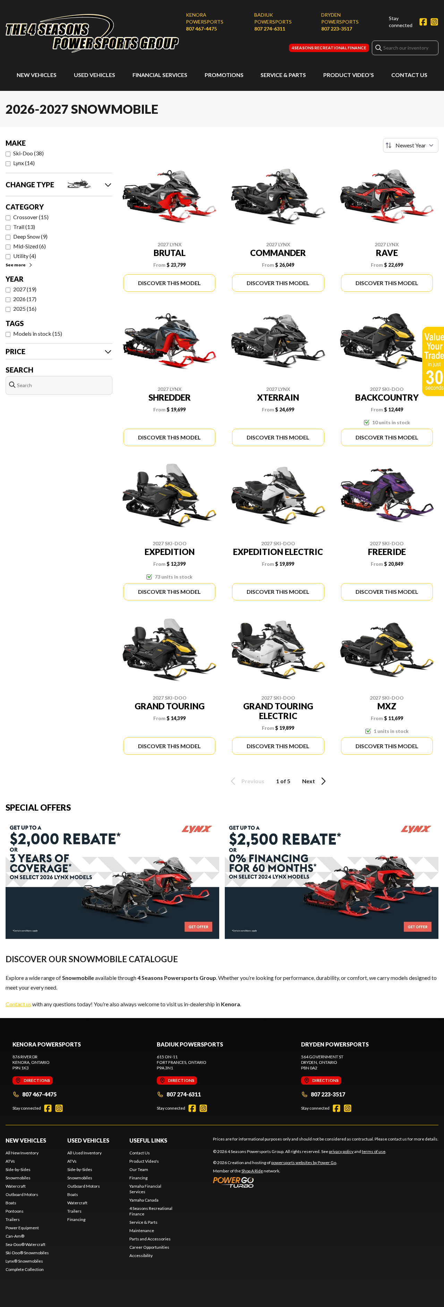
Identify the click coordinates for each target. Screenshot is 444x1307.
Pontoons (15, 1211)
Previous (252, 781)
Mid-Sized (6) (29, 246)
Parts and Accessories (150, 1238)
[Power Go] (275, 1182)
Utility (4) (24, 256)
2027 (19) (24, 289)
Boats (11, 1202)
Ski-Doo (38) (28, 153)
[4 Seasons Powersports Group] (92, 33)
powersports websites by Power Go (303, 1162)
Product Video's (348, 74)
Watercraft (16, 1186)
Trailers (13, 1219)
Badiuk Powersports (273, 18)
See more (16, 264)
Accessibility (141, 1255)
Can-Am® (15, 1236)
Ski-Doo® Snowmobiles (27, 1252)
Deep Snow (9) (30, 236)
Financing (76, 1219)
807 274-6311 (269, 29)
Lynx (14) (24, 163)
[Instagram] (434, 22)
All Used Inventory (84, 1152)
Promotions (224, 74)
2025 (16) (24, 308)
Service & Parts (283, 74)
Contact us (18, 1004)
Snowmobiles (18, 1177)
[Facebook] (423, 22)
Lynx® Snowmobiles (24, 1261)
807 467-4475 (201, 29)
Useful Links (148, 1140)
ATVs (10, 1161)
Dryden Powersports (340, 18)
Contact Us (409, 74)
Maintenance (141, 1230)
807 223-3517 (336, 29)
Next (308, 781)
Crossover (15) (31, 217)
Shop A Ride (252, 1170)
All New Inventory (22, 1152)
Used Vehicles (94, 74)
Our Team (138, 1169)
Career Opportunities (149, 1247)
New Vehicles (37, 74)
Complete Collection (25, 1269)
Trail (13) (24, 226)
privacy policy (341, 1151)
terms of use (373, 1151)
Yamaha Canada (144, 1200)
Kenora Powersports (204, 18)
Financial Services (160, 74)
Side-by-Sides (18, 1169)
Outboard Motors (22, 1194)
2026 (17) (24, 299)
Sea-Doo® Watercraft (25, 1244)
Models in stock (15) (37, 333)
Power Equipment (22, 1227)
